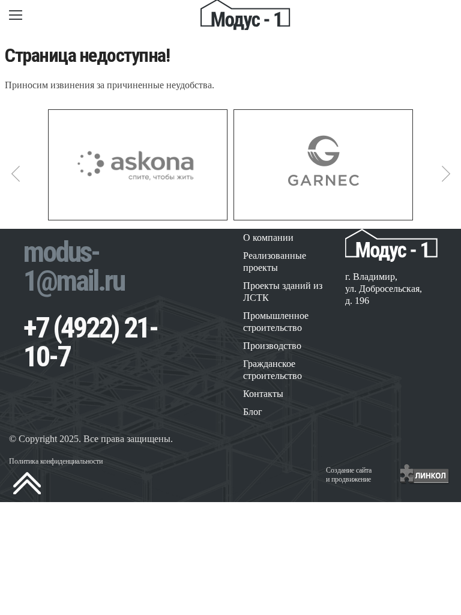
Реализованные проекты (274, 261)
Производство (272, 346)
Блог (252, 412)
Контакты (263, 394)
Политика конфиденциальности (56, 461)
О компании (268, 237)
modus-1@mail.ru (73, 266)
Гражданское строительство (272, 370)
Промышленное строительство (276, 322)
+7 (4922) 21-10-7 (90, 342)
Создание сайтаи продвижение (349, 474)
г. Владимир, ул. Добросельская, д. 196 (383, 288)
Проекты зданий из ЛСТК (282, 291)
